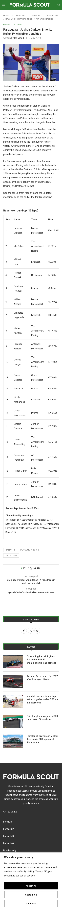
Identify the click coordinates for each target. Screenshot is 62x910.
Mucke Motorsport (30, 550)
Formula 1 (8, 821)
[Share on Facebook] (28, 568)
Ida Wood (19, 38)
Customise (31, 894)
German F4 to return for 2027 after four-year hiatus (42, 678)
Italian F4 (36, 15)
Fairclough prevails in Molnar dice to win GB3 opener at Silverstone (42, 739)
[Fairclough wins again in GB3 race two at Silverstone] (13, 721)
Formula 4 (20, 15)
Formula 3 (8, 836)
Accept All (31, 886)
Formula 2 (8, 829)
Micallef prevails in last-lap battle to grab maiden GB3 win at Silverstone (42, 699)
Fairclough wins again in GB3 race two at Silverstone (42, 718)
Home (6, 15)
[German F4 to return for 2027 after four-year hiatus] (13, 681)
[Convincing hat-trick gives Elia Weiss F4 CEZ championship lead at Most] (13, 661)
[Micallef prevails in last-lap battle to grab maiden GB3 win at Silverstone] (13, 701)
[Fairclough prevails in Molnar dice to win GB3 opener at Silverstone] (13, 741)
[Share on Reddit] (35, 568)
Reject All (31, 903)
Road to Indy (9, 850)
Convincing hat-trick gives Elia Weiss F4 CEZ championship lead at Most (41, 659)
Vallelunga (11, 555)
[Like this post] (24, 568)
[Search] (58, 5)
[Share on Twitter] (31, 568)
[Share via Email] (38, 568)
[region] (31, 881)
